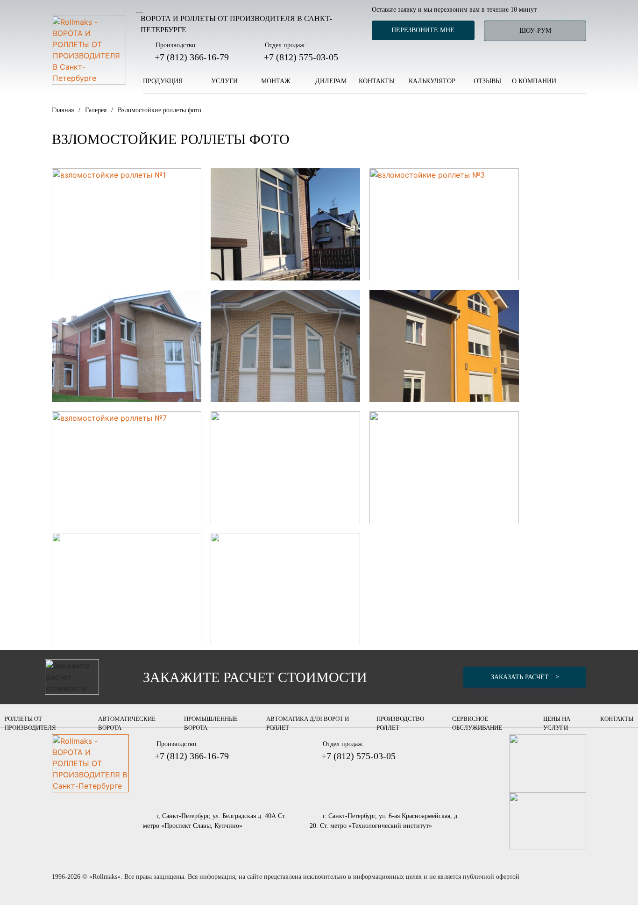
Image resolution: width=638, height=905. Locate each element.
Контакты (377, 81)
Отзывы (487, 81)
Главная (63, 110)
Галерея (95, 110)
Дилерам (331, 81)
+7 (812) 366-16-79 (192, 57)
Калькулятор (432, 81)
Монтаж (276, 81)
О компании (535, 81)
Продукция (163, 81)
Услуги (225, 81)
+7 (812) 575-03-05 (301, 57)
